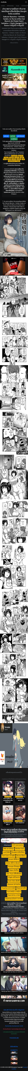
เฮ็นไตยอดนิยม (10, 6)
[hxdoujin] (14, 1057)
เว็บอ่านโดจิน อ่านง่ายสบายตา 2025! (14, 1026)
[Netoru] (14, 998)
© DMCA (14, 1069)
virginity (21, 157)
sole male (21, 155)
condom (16, 157)
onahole (13, 159)
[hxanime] (14, 1063)
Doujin (17, 6)
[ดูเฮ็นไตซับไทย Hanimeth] (14, 1059)
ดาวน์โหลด (14, 139)
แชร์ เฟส (6, 136)
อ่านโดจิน (3, 2)
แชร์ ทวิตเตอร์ (20, 136)
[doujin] (14, 84)
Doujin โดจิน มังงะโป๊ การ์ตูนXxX (14, 1010)
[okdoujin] (14, 1053)
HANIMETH (14, 1050)
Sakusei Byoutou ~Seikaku (14, 161)
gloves (5, 159)
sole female (14, 155)
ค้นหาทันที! (24, 840)
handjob (11, 157)
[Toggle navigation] (26, 2)
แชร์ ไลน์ (13, 136)
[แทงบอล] (14, 77)
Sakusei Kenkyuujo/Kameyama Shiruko (14, 145)
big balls (19, 159)
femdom (6, 157)
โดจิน (23, 159)
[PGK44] (14, 62)
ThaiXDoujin (14, 1038)
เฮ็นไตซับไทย (14, 1046)
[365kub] (14, 69)
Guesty (25, 1067)
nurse (9, 159)
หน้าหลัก (3, 6)
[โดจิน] (14, 92)
